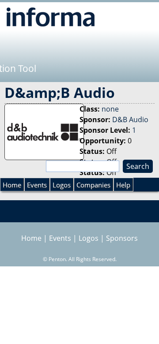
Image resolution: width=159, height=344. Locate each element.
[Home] (50, 16)
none (110, 109)
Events (37, 184)
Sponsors (122, 238)
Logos (62, 184)
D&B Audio (130, 119)
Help (123, 184)
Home (12, 184)
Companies (93, 184)
